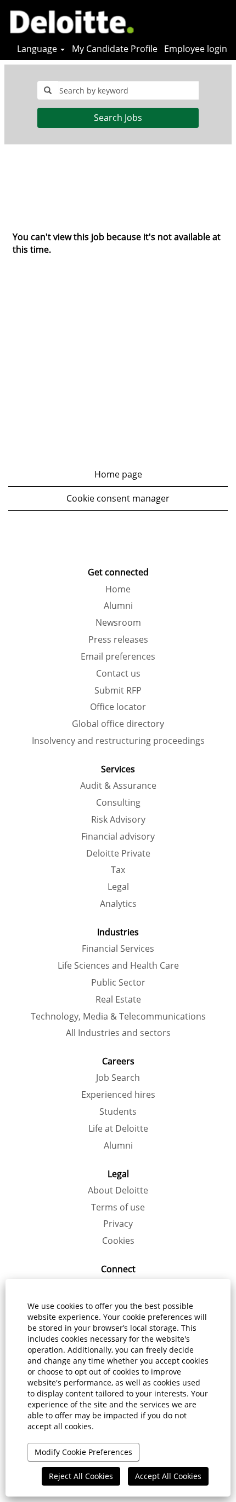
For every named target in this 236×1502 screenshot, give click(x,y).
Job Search (118, 1077)
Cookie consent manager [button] (118, 498)
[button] (222, 21)
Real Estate (118, 999)
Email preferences (118, 656)
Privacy (118, 1224)
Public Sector (118, 982)
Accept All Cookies (168, 1476)
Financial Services (118, 948)
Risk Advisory (118, 819)
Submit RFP (118, 690)
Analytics (118, 904)
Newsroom (118, 622)
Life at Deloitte (118, 1128)
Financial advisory (118, 836)
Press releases (118, 639)
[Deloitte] (68, 20)
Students (118, 1111)
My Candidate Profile (115, 49)
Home (118, 589)
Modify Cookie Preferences (83, 1452)
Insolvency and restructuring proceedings (118, 741)
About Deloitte (118, 1190)
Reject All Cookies (81, 1476)
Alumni (118, 605)
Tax (118, 870)
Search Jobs (118, 118)
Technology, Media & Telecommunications (118, 1016)
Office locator (118, 707)
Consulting (118, 802)
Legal (118, 887)
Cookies (118, 1240)
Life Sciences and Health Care (118, 965)
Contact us (118, 673)
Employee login (195, 49)
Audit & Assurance (118, 785)
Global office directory (118, 724)
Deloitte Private (118, 853)
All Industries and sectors (118, 1033)
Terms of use (118, 1207)
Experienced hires (118, 1094)
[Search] (195, 20)
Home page (118, 474)
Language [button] (38, 49)
